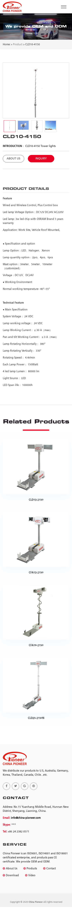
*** (13, 825)
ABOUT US (13, 158)
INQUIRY (41, 158)
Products (32, 868)
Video (31, 875)
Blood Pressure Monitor (18, 898)
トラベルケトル (45, 898)
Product (17, 44)
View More (35, 458)
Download (12, 875)
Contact (51, 868)
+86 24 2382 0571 (18, 831)
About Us (11, 868)
